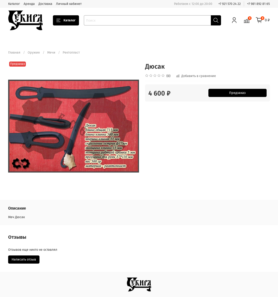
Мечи (51, 52)
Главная (14, 52)
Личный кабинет (69, 4)
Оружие (34, 52)
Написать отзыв (24, 259)
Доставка (45, 4)
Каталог (14, 4)
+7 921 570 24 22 (229, 4)
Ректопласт (71, 52)
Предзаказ (237, 93)
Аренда (29, 4)
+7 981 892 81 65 (258, 4)
